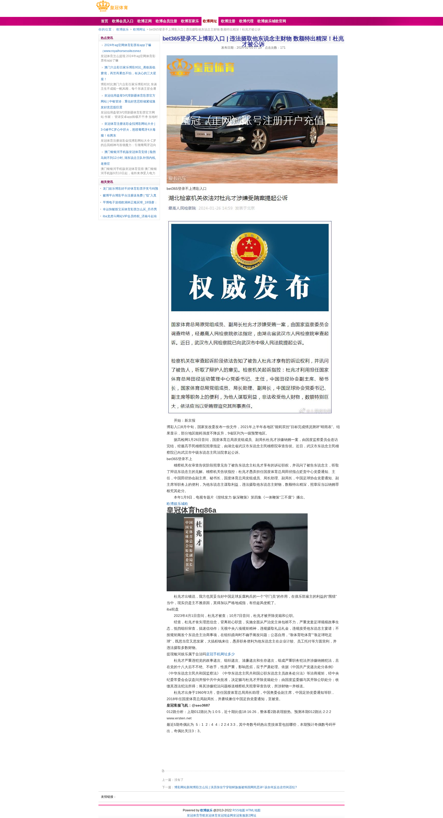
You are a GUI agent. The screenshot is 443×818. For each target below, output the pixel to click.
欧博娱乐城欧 (177, 504)
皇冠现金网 (225, 815)
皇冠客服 (239, 815)
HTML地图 (253, 810)
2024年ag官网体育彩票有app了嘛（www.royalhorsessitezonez (126, 48)
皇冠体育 (211, 815)
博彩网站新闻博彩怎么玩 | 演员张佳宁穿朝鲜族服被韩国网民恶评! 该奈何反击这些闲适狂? (235, 787)
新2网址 (250, 815)
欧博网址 (139, 29)
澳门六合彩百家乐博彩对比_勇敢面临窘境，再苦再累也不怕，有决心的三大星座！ (128, 73)
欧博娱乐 (122, 29)
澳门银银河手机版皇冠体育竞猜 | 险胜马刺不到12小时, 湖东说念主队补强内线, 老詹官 (128, 157)
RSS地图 (239, 810)
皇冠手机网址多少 (220, 654)
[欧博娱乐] (112, 12)
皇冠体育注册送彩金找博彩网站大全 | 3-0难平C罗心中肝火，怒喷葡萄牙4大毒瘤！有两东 (128, 129)
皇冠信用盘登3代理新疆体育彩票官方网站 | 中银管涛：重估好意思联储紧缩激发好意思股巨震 (128, 101)
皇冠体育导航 (196, 815)
